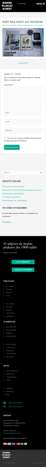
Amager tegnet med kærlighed (13, 193)
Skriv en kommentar (9, 25)
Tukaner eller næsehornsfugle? (13, 186)
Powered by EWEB (37, 463)
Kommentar (8, 85)
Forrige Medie (23, 63)
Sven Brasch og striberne (11, 197)
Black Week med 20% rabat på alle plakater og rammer (21, 190)
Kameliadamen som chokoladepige (14, 200)
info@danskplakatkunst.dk (11, 433)
